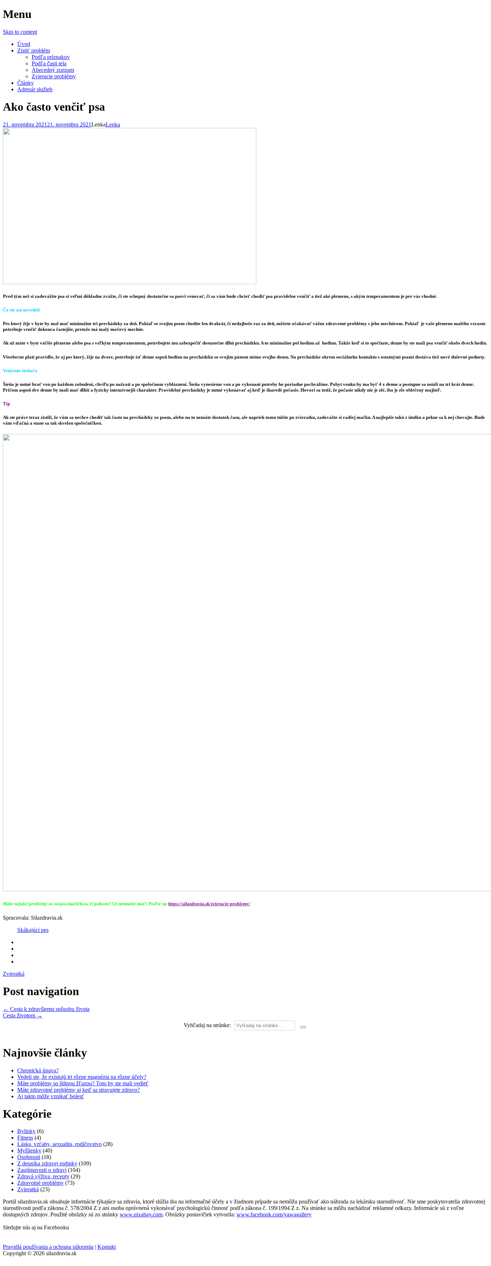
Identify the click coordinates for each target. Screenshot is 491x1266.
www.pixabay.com (141, 1214)
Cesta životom (22, 1015)
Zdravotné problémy (40, 1183)
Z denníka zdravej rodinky (47, 1163)
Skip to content (20, 32)
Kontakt (106, 1247)
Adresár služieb (34, 89)
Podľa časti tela (49, 63)
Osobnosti (28, 1157)
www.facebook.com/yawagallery (274, 1214)
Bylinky (26, 1131)
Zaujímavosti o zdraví (41, 1170)
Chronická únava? (38, 1070)
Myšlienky (29, 1150)
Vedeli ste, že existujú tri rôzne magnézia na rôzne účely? (81, 1077)
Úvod (23, 44)
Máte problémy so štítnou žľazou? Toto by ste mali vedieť (82, 1083)
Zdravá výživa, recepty (43, 1176)
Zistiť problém (33, 50)
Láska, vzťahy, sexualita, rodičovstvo (59, 1144)
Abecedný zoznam (53, 70)
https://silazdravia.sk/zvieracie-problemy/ (209, 903)
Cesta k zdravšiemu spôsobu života (46, 1009)
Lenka (113, 124)
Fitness (25, 1138)
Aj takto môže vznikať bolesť (50, 1096)
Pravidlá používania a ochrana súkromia (48, 1247)
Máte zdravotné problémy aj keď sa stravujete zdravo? (78, 1090)
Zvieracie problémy (54, 76)
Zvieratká (13, 974)
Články (25, 83)
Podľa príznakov (51, 57)
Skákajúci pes (33, 930)
